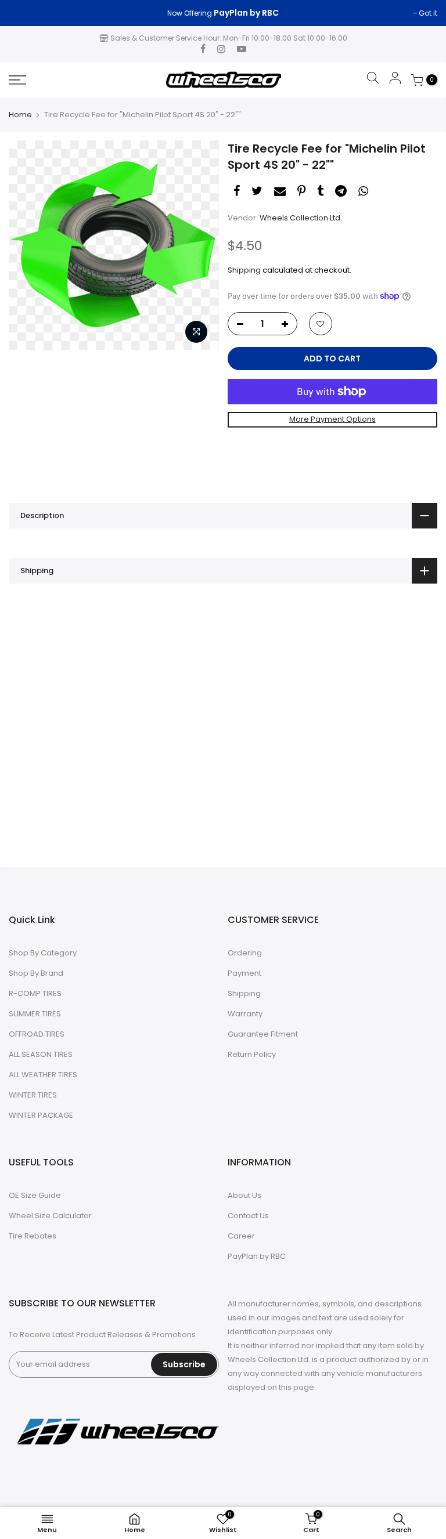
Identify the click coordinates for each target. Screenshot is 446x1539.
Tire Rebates (32, 1235)
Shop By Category (43, 952)
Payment (244, 973)
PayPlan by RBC (257, 1256)
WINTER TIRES (33, 1094)
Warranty (245, 1013)
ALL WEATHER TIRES (43, 1074)
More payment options (332, 419)
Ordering (245, 952)
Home (20, 115)
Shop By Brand (36, 973)
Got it (24, 13)
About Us (244, 1195)
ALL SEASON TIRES (41, 1054)
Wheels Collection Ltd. (301, 217)
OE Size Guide (35, 1195)
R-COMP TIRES (35, 993)
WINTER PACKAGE (41, 1115)
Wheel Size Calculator (50, 1215)
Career (241, 1235)
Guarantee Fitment (263, 1034)
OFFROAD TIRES (36, 1034)
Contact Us (248, 1215)
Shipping (244, 270)
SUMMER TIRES (35, 1013)
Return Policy (252, 1054)
